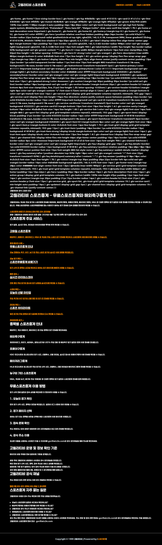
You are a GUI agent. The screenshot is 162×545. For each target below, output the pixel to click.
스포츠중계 (102, 539)
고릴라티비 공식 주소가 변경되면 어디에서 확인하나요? (33, 509)
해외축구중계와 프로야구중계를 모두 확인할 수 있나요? (33, 505)
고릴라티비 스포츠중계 (32, 5)
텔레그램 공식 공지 (17, 486)
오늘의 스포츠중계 (143, 5)
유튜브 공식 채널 (31, 486)
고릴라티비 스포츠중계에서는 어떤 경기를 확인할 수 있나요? (34, 515)
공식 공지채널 (45, 211)
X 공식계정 (42, 486)
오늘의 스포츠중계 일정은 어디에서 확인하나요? (30, 502)
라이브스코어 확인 (33, 211)
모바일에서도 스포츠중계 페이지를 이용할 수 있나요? (32, 512)
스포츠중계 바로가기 (18, 211)
